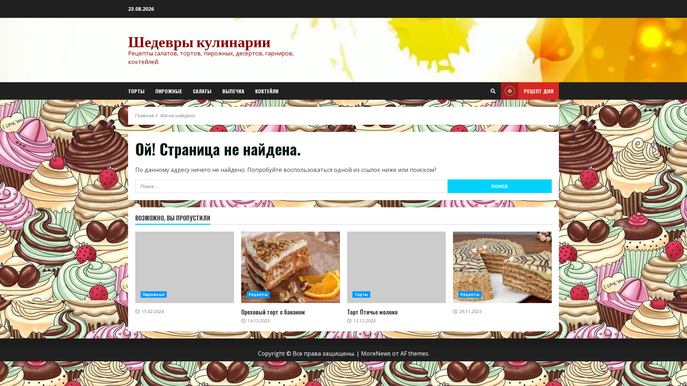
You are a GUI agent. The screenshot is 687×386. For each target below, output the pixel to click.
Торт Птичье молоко (396, 267)
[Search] (493, 91)
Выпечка (233, 91)
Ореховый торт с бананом (290, 267)
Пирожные (168, 91)
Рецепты (258, 294)
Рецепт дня (539, 91)
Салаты (202, 91)
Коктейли (266, 91)
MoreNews (376, 353)
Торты (136, 91)
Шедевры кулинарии (199, 41)
